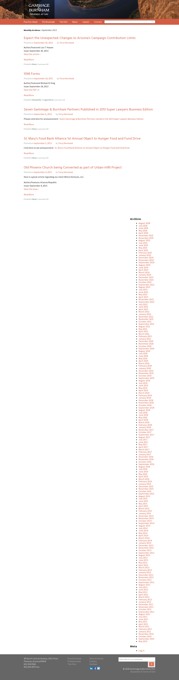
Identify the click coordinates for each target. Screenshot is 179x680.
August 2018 (144, 410)
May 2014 (143, 533)
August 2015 (144, 496)
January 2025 (145, 255)
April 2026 (143, 233)
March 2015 (144, 508)
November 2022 (146, 299)
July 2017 (143, 439)
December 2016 (146, 456)
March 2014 (144, 538)
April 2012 (143, 594)
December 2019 (146, 370)
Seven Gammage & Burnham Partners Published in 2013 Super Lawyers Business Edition (88, 109)
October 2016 (145, 461)
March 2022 (144, 311)
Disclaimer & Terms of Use (142, 671)
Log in (141, 650)
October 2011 (145, 609)
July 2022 (143, 304)
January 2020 (145, 368)
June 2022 (143, 306)
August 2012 (144, 584)
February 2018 (145, 424)
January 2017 (145, 454)
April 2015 (143, 506)
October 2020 (145, 346)
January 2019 (145, 397)
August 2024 (144, 265)
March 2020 (144, 363)
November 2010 (146, 633)
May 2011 (143, 621)
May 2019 (143, 388)
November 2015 (146, 488)
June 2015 (143, 501)
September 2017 (146, 434)
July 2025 (143, 242)
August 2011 (144, 614)
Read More (29, 59)
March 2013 (144, 567)
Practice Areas (30, 22)
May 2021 (143, 329)
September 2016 (146, 464)
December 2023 (146, 277)
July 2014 (143, 528)
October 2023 (145, 282)
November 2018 (146, 402)
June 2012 (143, 589)
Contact (98, 22)
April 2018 (143, 419)
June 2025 (143, 245)
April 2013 (143, 565)
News (75, 22)
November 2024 (146, 260)
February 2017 (145, 451)
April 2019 (143, 390)
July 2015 (143, 498)
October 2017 (145, 432)
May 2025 (143, 247)
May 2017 (143, 444)
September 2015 (146, 493)
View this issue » (31, 189)
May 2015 (143, 503)
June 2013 (143, 560)
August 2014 (144, 525)
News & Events (96, 658)
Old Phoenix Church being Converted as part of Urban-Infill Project (73, 167)
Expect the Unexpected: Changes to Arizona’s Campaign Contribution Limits (80, 38)
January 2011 (145, 631)
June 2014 (143, 530)
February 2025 (145, 252)
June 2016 (143, 471)
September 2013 (146, 552)
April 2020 (143, 360)
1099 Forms (32, 74)
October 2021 (145, 321)
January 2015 (145, 513)
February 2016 (145, 481)
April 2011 (143, 624)
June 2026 (143, 228)
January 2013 (145, 572)
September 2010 (146, 638)
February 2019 (145, 395)
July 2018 (143, 412)
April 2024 (143, 269)
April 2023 (143, 297)
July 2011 (143, 616)
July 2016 (143, 469)
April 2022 (143, 309)
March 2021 (144, 333)
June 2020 (143, 356)
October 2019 (145, 375)
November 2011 (146, 606)
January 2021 (145, 338)
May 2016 (143, 474)
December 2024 (146, 257)
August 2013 (144, 555)
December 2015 (146, 486)
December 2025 (146, 235)
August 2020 (144, 351)
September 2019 (146, 378)
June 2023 (143, 292)
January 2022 (145, 314)
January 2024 (145, 274)
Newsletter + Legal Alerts (42, 100)
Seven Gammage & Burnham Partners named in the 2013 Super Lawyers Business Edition (101, 118)
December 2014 (146, 515)
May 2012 (143, 592)
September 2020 (146, 348)
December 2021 (146, 316)
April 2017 (143, 447)
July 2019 (143, 383)
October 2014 (145, 520)
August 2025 (144, 240)
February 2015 (145, 510)
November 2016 (146, 459)
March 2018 (144, 422)
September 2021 (146, 324)
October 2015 (145, 491)
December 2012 (146, 574)
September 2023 (146, 284)
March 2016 (144, 479)
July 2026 (143, 225)
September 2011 (146, 611)
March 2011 (144, 626)
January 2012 (145, 601)
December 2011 (146, 604)
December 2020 (146, 341)
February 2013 (145, 570)
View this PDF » (31, 89)
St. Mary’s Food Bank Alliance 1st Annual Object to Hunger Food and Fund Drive (82, 138)
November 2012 (146, 577)
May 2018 (143, 417)
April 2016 (143, 476)
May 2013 (143, 562)
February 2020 (145, 365)
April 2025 (143, 250)
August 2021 (144, 326)
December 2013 (146, 545)
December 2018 (146, 400)
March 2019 (144, 392)
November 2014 (146, 518)
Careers (85, 22)
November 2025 (146, 238)
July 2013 (143, 557)
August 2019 (144, 380)
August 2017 (144, 437)
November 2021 (146, 319)
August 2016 (144, 466)
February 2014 (145, 540)
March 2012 (144, 597)
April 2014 (143, 535)
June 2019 (143, 385)
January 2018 (145, 427)
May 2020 (143, 358)
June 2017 (143, 442)
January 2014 (145, 542)
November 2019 (146, 373)
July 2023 (143, 289)
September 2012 (146, 582)
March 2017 (144, 449)
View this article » (32, 54)
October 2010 (145, 636)
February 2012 (145, 599)
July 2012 (143, 587)
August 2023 (144, 287)
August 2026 (144, 223)
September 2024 (146, 262)
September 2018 (146, 407)
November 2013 (146, 547)
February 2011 (145, 629)
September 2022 (146, 301)
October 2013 (145, 550)
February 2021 (145, 336)
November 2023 (146, 279)
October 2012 (145, 579)
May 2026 (143, 230)
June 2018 (143, 415)
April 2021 (143, 331)
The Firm (64, 22)
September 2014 (146, 523)
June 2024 (143, 267)
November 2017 (146, 429)
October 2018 (145, 405)
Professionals (48, 22)
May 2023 (143, 294)
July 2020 (143, 353)
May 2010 (143, 641)
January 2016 (145, 483)
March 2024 (144, 272)
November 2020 (146, 343)
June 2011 (143, 619)
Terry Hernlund (66, 42)
